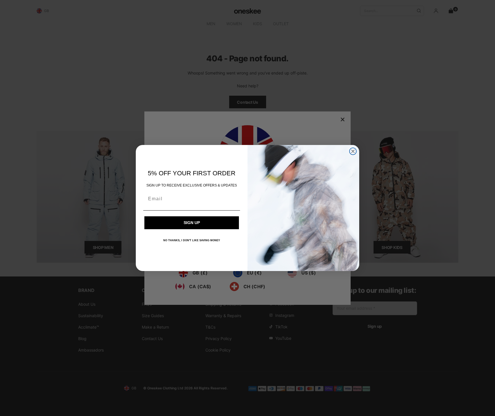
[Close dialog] (352, 151)
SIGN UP (192, 222)
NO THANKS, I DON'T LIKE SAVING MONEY (191, 240)
